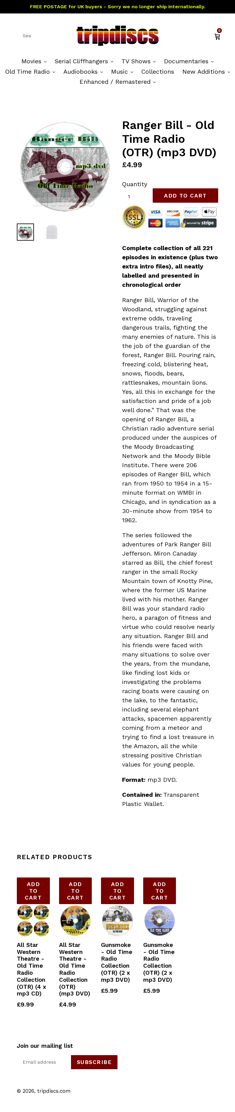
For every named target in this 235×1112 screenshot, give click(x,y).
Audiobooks (84, 71)
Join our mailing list (45, 1046)
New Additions (207, 71)
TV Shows (140, 61)
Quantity (134, 184)
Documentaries (190, 61)
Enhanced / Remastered (119, 81)
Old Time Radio (31, 71)
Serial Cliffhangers (85, 61)
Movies (35, 61)
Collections (157, 71)
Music (123, 71)
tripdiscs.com (54, 1091)
